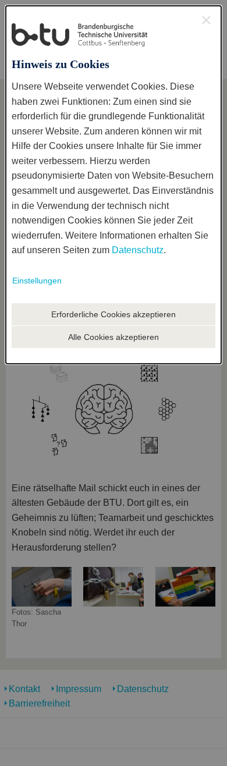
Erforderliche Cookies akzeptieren (113, 314)
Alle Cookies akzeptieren (113, 337)
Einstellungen (37, 280)
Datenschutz (138, 250)
